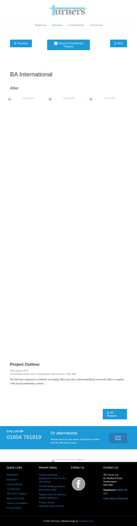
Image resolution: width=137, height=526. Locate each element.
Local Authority (76, 25)
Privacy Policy (14, 507)
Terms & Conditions (17, 503)
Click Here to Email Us (115, 498)
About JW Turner (16, 498)
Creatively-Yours (86, 521)
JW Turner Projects (17, 493)
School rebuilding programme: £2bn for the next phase (52, 478)
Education (57, 25)
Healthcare (40, 25)
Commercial (96, 25)
